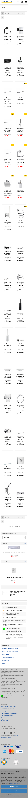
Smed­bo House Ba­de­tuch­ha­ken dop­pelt (7, 68)
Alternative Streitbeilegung (8, 657)
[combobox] (12, 13)
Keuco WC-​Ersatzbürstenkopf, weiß (14, 577)
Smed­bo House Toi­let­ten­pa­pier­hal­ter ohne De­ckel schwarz (7, 38)
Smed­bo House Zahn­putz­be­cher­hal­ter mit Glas (7, 407)
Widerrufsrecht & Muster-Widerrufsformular (10, 710)
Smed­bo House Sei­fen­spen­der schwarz (20, 68)
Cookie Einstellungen (5, 720)
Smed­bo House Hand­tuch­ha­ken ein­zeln (20, 468)
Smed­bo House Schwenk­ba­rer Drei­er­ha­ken (20, 284)
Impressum (3, 719)
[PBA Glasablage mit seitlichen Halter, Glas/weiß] (14, 547)
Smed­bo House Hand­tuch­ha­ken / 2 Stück (7, 437)
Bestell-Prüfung (5, 654)
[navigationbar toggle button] (26, 2)
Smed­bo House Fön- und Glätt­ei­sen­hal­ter (8, 253)
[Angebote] (25, 543)
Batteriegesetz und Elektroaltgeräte (10, 648)
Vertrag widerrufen (5, 711)
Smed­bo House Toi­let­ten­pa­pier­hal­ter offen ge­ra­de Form (20, 345)
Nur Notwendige (14, 791)
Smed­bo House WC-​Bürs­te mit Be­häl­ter (7, 345)
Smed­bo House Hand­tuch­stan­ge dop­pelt (7, 99)
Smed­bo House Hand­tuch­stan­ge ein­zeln (7, 130)
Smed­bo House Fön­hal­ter (20, 221)
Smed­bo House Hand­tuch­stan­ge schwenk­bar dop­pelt (7, 284)
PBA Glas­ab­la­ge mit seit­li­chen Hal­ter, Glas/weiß (14, 552)
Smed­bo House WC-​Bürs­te (20, 313)
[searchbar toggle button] (18, 2)
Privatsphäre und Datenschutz (7, 708)
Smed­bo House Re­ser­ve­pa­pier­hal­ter (7, 222)
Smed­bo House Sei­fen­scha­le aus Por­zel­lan (20, 376)
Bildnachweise (5, 660)
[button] (2, 13)
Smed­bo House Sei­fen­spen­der (20, 190)
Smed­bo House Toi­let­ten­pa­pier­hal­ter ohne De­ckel (20, 161)
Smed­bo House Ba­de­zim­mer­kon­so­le (7, 468)
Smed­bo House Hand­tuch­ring (20, 406)
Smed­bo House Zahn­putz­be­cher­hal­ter (20, 38)
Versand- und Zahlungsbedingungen (10, 651)
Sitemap (4, 663)
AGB (2, 717)
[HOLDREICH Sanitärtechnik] (6, 2)
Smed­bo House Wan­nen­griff (20, 98)
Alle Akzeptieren (14, 786)
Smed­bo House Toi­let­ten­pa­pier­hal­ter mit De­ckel (8, 191)
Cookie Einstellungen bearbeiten (14, 795)
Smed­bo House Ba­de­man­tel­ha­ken (7, 499)
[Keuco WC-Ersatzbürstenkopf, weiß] (14, 570)
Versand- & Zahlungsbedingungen (8, 706)
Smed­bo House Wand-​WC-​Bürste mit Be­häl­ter (20, 130)
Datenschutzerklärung (15, 783)
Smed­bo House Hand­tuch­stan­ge (7, 314)
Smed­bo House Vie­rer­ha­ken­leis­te (20, 499)
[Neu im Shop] (25, 562)
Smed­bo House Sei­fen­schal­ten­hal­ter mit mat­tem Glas (7, 376)
